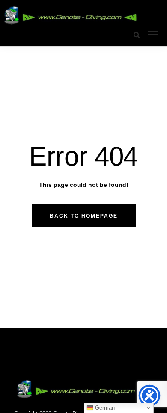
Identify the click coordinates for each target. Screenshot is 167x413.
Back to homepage (84, 216)
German (104, 407)
